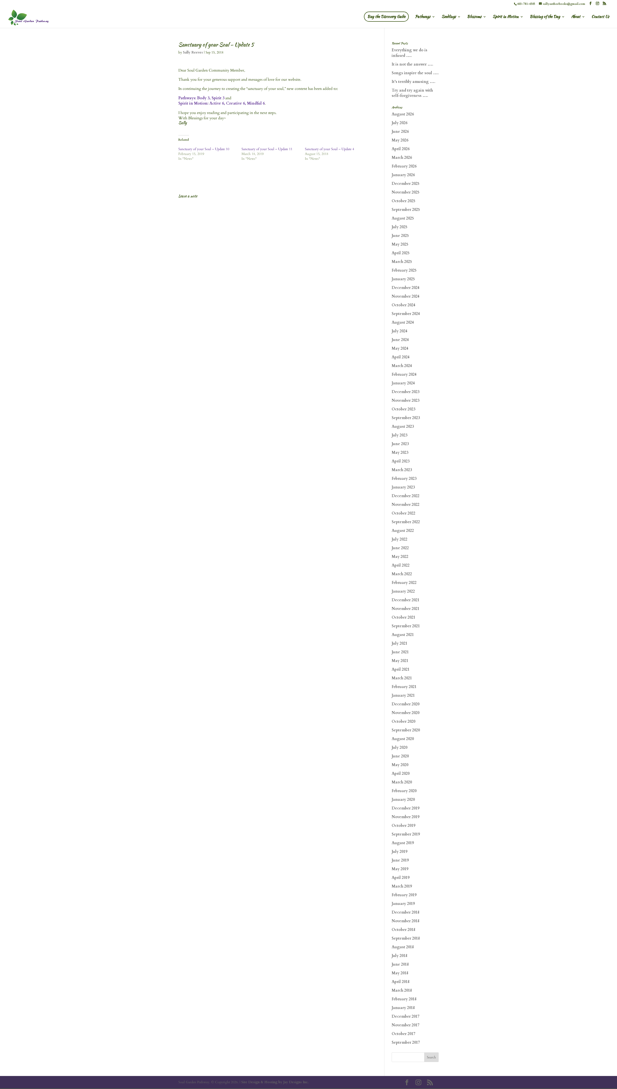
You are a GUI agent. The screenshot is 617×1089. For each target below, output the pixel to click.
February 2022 (404, 582)
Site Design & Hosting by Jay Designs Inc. (274, 1082)
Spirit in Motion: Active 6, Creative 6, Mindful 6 (221, 103)
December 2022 (405, 496)
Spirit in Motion (506, 17)
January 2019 (403, 903)
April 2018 (400, 981)
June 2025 (400, 235)
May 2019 (400, 869)
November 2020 (405, 712)
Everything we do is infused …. (409, 52)
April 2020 (400, 773)
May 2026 (400, 140)
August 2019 (403, 843)
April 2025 (400, 253)
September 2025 (406, 209)
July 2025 (399, 227)
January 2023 (403, 487)
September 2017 (406, 1042)
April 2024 (400, 357)
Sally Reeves (193, 52)
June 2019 (400, 860)
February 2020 (404, 791)
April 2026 (400, 149)
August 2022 (403, 530)
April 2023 (400, 461)
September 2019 (406, 834)
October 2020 (403, 721)
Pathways (422, 17)
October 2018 (403, 929)
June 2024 (400, 339)
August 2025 (403, 218)
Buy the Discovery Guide (386, 16)
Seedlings (449, 17)
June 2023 (400, 444)
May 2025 (400, 244)
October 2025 (403, 201)
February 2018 (404, 999)
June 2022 (400, 548)
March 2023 (402, 470)
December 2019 (405, 808)
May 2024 (400, 348)
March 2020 (402, 782)
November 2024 (405, 296)
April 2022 (400, 565)
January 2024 (403, 383)
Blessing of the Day (545, 17)
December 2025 (405, 183)
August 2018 (403, 947)
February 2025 (404, 270)
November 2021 (405, 608)
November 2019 (405, 817)
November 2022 (405, 504)
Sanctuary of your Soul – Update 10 (203, 149)
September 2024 (406, 313)
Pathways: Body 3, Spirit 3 (201, 98)
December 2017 (405, 1016)
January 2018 (403, 1007)
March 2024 (402, 365)
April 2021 (400, 669)
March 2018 (402, 990)
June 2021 (400, 652)
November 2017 (405, 1025)
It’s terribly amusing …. (413, 81)
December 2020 (405, 704)
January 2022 (403, 591)
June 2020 (400, 756)
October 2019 (403, 825)
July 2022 (399, 539)
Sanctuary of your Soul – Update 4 (329, 149)
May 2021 (400, 660)
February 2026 (404, 166)
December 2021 (405, 600)
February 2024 (404, 374)
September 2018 (406, 938)
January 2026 (403, 175)
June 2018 (400, 964)
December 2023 (405, 391)
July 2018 (399, 955)
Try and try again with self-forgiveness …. (412, 93)
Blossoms (474, 17)
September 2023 (406, 418)
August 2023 (403, 426)
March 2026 (402, 157)
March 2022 (402, 574)
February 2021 (404, 686)
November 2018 (405, 921)
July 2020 (399, 747)
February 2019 (404, 895)
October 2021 (403, 617)
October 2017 (403, 1033)
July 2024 (399, 331)
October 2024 (403, 305)
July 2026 (399, 123)
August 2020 (403, 739)
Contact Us (600, 17)
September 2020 (406, 730)
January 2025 (403, 279)
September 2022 (406, 522)
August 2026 (403, 114)
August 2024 (403, 322)
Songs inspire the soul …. (415, 73)
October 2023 (403, 409)
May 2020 (400, 765)
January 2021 (403, 695)
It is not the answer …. (412, 64)
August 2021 (403, 634)
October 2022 (403, 513)
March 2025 (402, 261)
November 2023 (405, 400)
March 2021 (402, 678)
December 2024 (405, 287)
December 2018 (405, 912)
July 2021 (399, 643)
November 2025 (405, 192)
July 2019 (399, 851)
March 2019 (402, 886)
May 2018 (400, 973)
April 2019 (400, 877)
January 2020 (403, 799)
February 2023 (404, 478)
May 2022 (400, 556)
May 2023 (400, 452)
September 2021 (406, 626)
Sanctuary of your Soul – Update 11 (266, 149)
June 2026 (400, 131)
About (575, 17)
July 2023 (399, 435)
